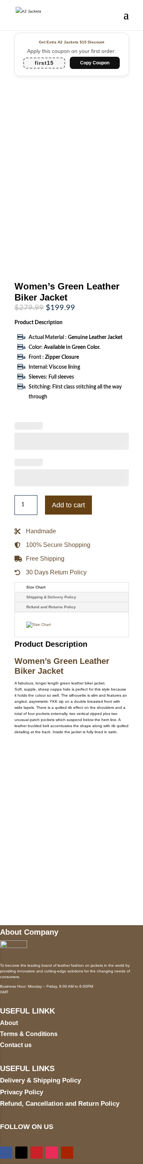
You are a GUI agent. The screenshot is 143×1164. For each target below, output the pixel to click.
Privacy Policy (21, 1092)
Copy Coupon (94, 63)
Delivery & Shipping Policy (40, 1080)
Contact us (16, 1045)
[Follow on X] (21, 1152)
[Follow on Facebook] (6, 1152)
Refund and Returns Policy (51, 607)
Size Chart (35, 587)
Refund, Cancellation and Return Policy (59, 1103)
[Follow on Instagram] (52, 1152)
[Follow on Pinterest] (37, 1152)
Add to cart (68, 505)
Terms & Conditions (29, 1034)
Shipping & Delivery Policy (51, 597)
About (9, 1023)
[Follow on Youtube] (67, 1152)
